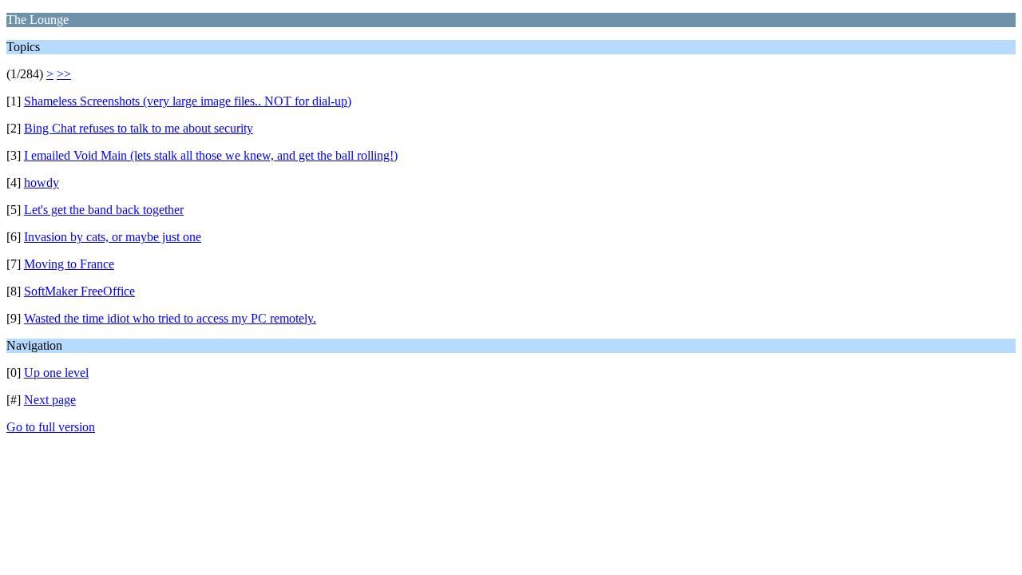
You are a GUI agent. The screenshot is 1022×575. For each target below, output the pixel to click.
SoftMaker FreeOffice (79, 291)
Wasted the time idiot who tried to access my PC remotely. (170, 318)
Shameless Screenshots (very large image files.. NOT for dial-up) (187, 101)
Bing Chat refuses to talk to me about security (138, 128)
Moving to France (69, 264)
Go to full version (50, 427)
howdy (41, 182)
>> (64, 74)
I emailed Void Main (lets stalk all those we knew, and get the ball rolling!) (211, 155)
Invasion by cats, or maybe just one (112, 237)
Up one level (56, 372)
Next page (50, 399)
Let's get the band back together (104, 209)
